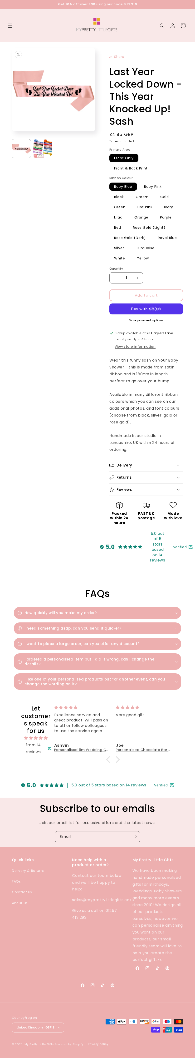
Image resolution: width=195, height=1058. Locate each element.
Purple (166, 217)
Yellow (143, 258)
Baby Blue (123, 186)
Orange (141, 217)
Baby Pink (153, 186)
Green (120, 207)
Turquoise (145, 248)
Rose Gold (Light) (149, 227)
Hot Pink (144, 207)
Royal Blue (167, 237)
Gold (164, 196)
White (119, 258)
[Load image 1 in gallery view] (21, 148)
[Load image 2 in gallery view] (42, 148)
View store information (135, 346)
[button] (10, 25)
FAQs (16, 881)
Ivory (168, 207)
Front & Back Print (131, 168)
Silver (119, 248)
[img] (35, 738)
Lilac (118, 217)
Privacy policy (98, 1044)
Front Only (124, 158)
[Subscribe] (135, 836)
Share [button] (119, 56)
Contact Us (22, 892)
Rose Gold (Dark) (130, 237)
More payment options (146, 320)
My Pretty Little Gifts (39, 1044)
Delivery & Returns (28, 870)
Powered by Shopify (69, 1044)
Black (119, 196)
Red (117, 227)
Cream (142, 196)
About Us (20, 903)
